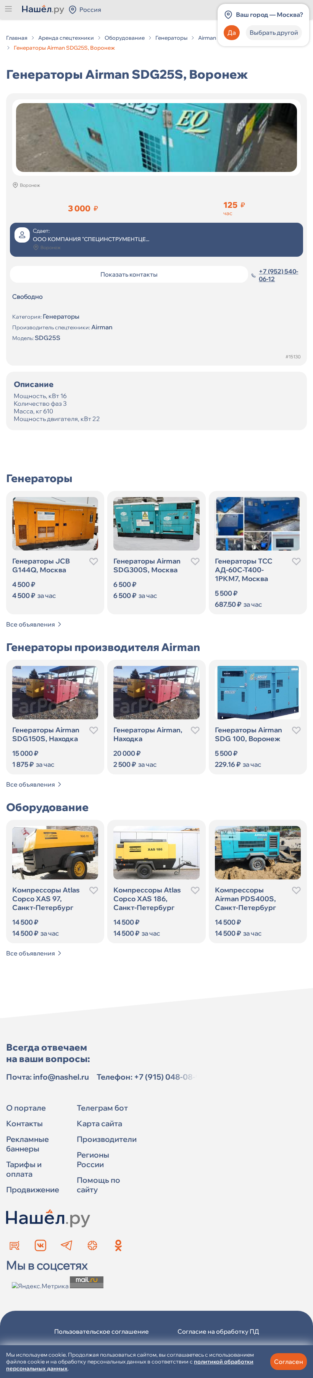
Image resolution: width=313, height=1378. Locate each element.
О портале (26, 1107)
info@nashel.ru (61, 1077)
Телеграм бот (102, 1107)
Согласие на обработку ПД (218, 1331)
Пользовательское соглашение (101, 1331)
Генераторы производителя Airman (103, 647)
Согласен (288, 1361)
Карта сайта (99, 1123)
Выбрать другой (274, 32)
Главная (16, 37)
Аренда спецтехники (66, 37)
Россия (90, 9)
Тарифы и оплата (24, 1169)
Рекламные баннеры (27, 1143)
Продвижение (32, 1189)
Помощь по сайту (98, 1184)
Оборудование (125, 37)
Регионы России (93, 1159)
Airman (207, 37)
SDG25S (47, 338)
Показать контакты (129, 274)
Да (231, 32)
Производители (107, 1139)
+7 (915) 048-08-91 (169, 1077)
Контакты (24, 1123)
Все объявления (30, 624)
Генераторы (171, 37)
